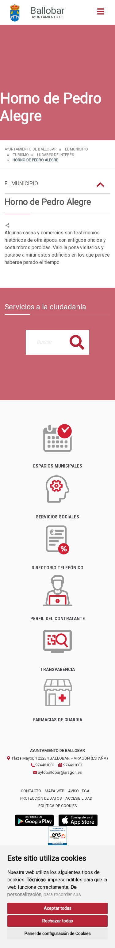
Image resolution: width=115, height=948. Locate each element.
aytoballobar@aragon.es (59, 772)
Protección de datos (41, 798)
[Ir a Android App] (34, 820)
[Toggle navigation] (100, 13)
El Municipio (76, 149)
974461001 (44, 765)
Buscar (77, 342)
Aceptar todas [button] (57, 908)
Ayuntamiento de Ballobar (31, 149)
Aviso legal (80, 791)
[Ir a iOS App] (78, 820)
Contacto (31, 791)
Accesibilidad (78, 798)
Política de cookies (57, 805)
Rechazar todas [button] (57, 920)
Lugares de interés (55, 155)
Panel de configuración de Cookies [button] (58, 933)
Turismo (21, 155)
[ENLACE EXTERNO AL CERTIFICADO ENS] (57, 837)
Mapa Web (54, 791)
